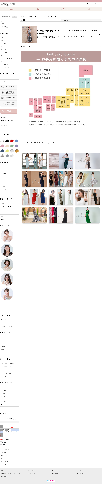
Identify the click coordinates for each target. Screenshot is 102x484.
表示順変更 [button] (65, 20)
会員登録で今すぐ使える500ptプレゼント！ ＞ (51, 0)
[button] (84, 4)
